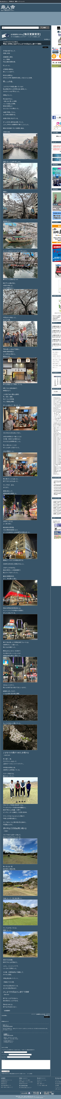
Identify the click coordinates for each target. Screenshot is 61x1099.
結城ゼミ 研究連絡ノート (56, 352)
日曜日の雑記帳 (56, 430)
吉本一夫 (54, 510)
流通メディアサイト (56, 522)
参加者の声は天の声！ (23, 1083)
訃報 (54, 472)
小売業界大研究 (55, 318)
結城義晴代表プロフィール (6, 1080)
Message (54, 408)
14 (55, 381)
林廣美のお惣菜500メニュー (56, 363)
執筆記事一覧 (3, 1083)
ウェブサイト (4, 1057)
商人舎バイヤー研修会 (57, 425)
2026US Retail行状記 (57, 404)
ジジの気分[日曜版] (56, 418)
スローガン (57, 1080)
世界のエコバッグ (55, 367)
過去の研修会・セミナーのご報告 (26, 1081)
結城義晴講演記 (56, 471)
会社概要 (57, 1085)
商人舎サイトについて (40, 1096)
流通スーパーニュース (19, 1)
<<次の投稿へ (4, 39)
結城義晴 (54, 507)
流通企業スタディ (56, 436)
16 (60, 381)
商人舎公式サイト (4, 1)
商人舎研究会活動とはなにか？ (25, 1087)
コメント (3, 1059)
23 (60, 382)
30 (60, 384)
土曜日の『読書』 (56, 427)
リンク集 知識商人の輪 (42, 1085)
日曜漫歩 (54, 431)
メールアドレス (5, 1054)
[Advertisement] (56, 91)
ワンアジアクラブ (56, 421)
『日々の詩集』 (56, 414)
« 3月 (55, 385)
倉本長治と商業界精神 (57, 424)
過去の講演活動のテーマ (6, 1085)
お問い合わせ (58, 1089)
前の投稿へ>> (47, 39)
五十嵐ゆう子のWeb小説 (56, 361)
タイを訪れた (55, 419)
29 (57, 384)
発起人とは (39, 1081)
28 (55, 384)
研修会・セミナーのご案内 (24, 1080)
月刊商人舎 (11, 1)
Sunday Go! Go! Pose (57, 410)
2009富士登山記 (56, 397)
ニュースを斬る (56, 420)
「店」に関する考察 (56, 412)
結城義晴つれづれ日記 (40, 1014)
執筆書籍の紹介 (4, 1081)
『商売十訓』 (55, 413)
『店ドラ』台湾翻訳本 (56, 317)
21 (55, 382)
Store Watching (56, 409)
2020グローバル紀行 (56, 400)
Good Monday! (55, 407)
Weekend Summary (56, 411)
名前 (3, 1052)
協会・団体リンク (40, 1083)
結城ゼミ (54, 465)
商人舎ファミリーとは (41, 1080)
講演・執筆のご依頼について (7, 1087)
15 (57, 381)
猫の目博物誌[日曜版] (56, 464)
